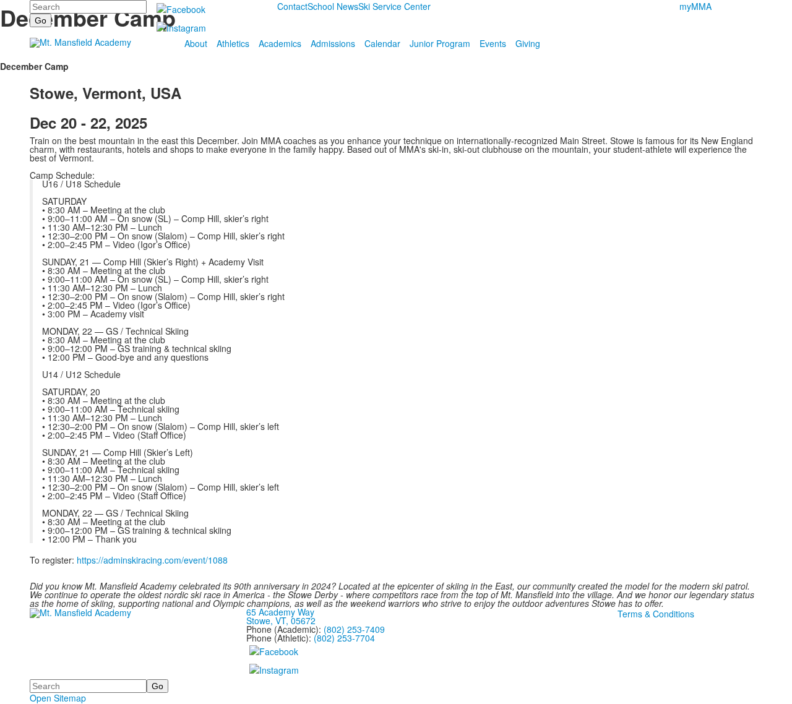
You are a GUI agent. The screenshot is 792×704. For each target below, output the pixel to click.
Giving (527, 43)
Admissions (333, 43)
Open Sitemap (58, 698)
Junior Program (440, 43)
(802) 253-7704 (344, 638)
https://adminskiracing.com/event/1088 (152, 560)
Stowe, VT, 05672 (281, 620)
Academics (280, 43)
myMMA (695, 6)
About (195, 43)
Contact (292, 6)
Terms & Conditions (656, 613)
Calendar (382, 43)
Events (493, 43)
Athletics (233, 43)
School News (333, 6)
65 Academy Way (280, 612)
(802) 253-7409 (354, 629)
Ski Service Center (394, 6)
